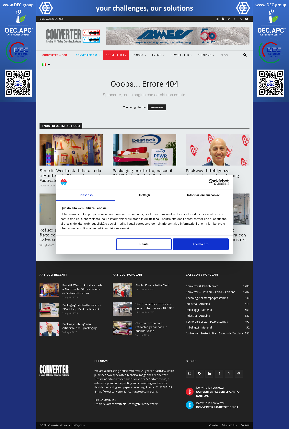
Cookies (213, 425)
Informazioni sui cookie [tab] (203, 195)
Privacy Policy (229, 425)
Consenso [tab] (85, 195)
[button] (244, 55)
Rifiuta (143, 244)
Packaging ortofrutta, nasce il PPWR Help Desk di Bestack (142, 173)
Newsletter (179, 55)
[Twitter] (241, 19)
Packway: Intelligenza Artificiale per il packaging (212, 173)
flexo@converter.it (114, 404)
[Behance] (223, 19)
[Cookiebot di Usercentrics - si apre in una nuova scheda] (211, 182)
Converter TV (116, 55)
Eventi (157, 55)
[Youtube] (246, 19)
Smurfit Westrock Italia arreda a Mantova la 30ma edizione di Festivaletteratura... (82, 289)
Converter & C (86, 55)
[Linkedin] (229, 19)
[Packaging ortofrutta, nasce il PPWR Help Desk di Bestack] (144, 150)
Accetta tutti (200, 244)
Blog (224, 55)
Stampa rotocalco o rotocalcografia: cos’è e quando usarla (151, 326)
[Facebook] (235, 19)
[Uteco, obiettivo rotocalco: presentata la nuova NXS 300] (122, 309)
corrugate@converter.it (143, 404)
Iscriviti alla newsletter (218, 391)
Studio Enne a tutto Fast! (152, 285)
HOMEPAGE (157, 107)
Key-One (80, 425)
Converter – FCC (54, 55)
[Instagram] (217, 19)
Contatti (245, 425)
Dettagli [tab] (144, 195)
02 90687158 (108, 400)
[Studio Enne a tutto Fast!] (122, 290)
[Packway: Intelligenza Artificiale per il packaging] (217, 150)
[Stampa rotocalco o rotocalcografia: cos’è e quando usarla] (122, 328)
